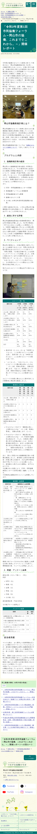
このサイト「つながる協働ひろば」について (9, 815)
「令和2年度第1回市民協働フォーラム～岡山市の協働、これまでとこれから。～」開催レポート (19, 692)
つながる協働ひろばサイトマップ (27, 821)
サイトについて (24, 829)
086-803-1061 (12, 775)
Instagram (29, 792)
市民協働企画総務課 (23, 749)
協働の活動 (11, 11)
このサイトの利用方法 (27, 815)
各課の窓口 (11, 749)
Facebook (11, 786)
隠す (4, 685)
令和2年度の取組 (6, 17)
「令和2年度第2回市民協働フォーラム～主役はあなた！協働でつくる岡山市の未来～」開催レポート (19, 699)
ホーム (3, 11)
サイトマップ (5, 829)
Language (28, 5)
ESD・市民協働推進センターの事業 (12, 15)
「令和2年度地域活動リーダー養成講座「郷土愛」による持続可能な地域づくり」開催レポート (19, 727)
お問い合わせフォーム (12, 779)
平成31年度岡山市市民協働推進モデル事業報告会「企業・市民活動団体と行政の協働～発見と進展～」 (19, 720)
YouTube (10, 792)
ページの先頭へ (30, 758)
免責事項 (4, 821)
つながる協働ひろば (7, 751)
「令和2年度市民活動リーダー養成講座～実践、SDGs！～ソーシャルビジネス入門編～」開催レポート (18, 707)
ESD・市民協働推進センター (10, 13)
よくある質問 (5, 825)
